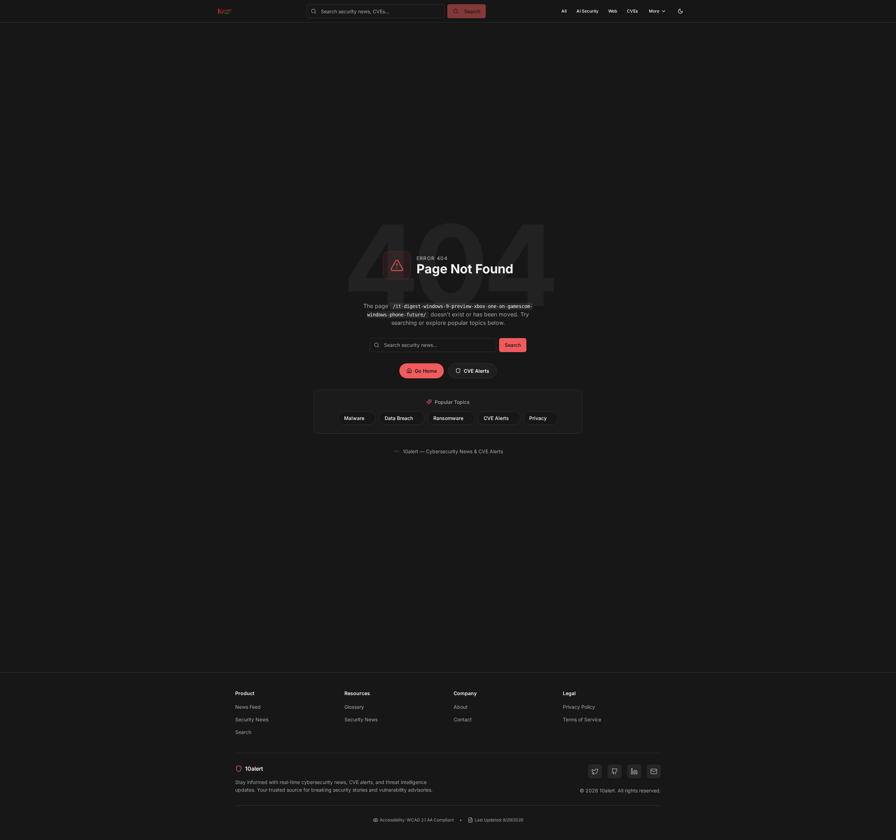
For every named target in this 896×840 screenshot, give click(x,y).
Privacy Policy (579, 707)
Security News (251, 719)
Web (612, 11)
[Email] (654, 771)
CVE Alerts (476, 371)
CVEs (632, 11)
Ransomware (448, 418)
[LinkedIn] (634, 771)
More (654, 11)
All (564, 11)
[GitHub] (615, 771)
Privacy (538, 418)
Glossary (354, 707)
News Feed (248, 707)
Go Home (426, 371)
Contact (463, 719)
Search (513, 345)
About (461, 707)
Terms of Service (582, 719)
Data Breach (399, 418)
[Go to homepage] (224, 11)
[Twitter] (595, 771)
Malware (354, 418)
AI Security (587, 11)
